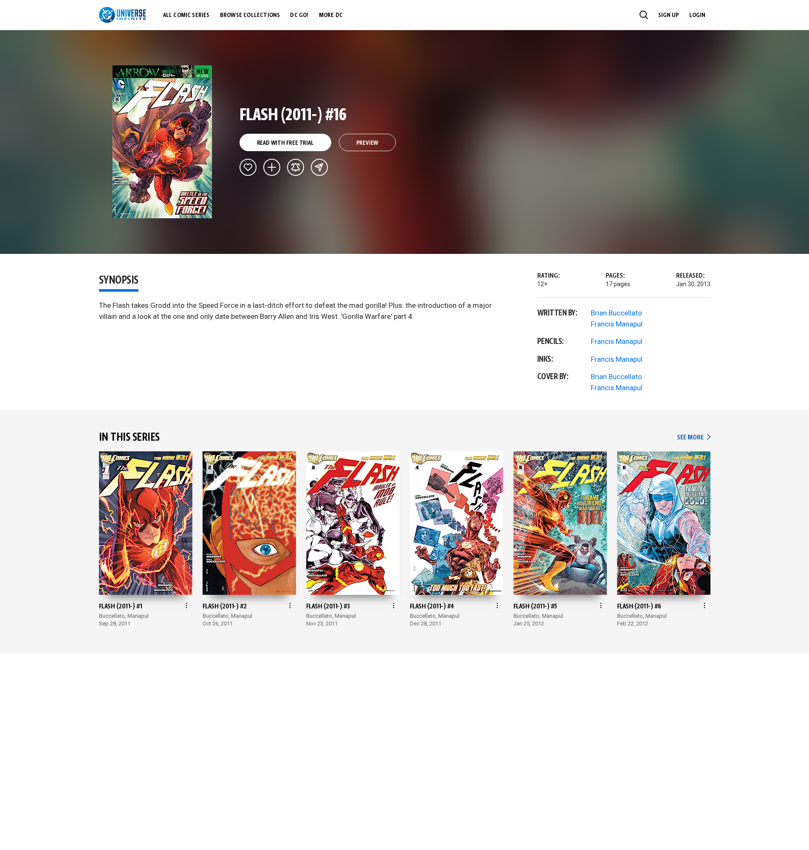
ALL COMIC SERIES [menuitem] (186, 15)
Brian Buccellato (616, 313)
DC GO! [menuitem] (299, 15)
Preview (367, 143)
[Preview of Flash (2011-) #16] (162, 141)
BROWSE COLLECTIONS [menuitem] (250, 15)
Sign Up (668, 15)
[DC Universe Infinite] (122, 14)
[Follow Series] (295, 167)
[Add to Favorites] (248, 167)
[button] (644, 15)
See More (693, 437)
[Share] (319, 167)
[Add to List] (271, 167)
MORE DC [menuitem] (331, 15)
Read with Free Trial (285, 143)
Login (697, 15)
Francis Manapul (617, 324)
